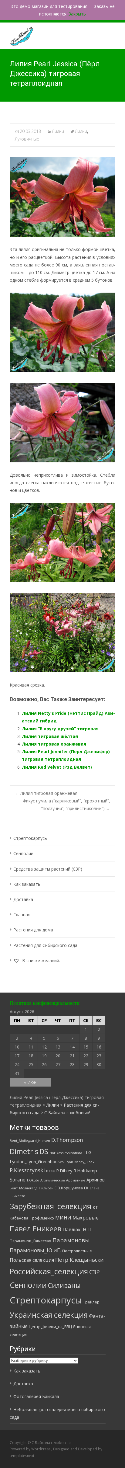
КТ (95, 1207)
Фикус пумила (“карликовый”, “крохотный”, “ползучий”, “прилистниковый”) (66, 804)
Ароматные (75, 1180)
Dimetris (24, 1151)
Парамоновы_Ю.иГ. (35, 1250)
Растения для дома (33, 930)
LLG (87, 1152)
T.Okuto (33, 1180)
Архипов (95, 1180)
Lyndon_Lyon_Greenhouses (37, 1161)
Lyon (69, 1162)
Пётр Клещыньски (79, 1259)
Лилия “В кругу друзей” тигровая (60, 729)
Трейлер (91, 1302)
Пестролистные (77, 1251)
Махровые (86, 1217)
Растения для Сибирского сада (45, 945)
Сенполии (23, 853)
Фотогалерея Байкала (36, 1396)
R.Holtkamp (85, 1171)
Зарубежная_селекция (50, 1206)
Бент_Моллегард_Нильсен (31, 1188)
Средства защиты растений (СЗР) (47, 869)
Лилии (58, 131)
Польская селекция (32, 1260)
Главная (21, 914)
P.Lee (50, 1171)
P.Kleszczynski (27, 1170)
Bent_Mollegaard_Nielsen (30, 1141)
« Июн (30, 1082)
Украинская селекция (49, 1315)
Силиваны (64, 1285)
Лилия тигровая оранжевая (54, 744)
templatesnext (22, 1455)
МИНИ (63, 1217)
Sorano (17, 1179)
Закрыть (77, 14)
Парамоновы (71, 1240)
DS (43, 1151)
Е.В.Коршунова (69, 1188)
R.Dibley (64, 1171)
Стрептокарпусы (30, 838)
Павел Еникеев (35, 1228)
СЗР (94, 1272)
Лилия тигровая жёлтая (50, 736)
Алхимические (52, 1180)
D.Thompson (67, 1139)
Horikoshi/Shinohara (65, 1153)
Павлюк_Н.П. (77, 1229)
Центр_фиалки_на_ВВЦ (50, 1326)
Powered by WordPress (30, 1449)
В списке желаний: (40, 960)
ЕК (86, 1188)
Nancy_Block (84, 1162)
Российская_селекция (49, 1271)
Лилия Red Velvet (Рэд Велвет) (57, 767)
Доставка (23, 899)
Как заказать (26, 884)
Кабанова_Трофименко (32, 1218)
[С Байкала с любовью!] (16, 35)
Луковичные (27, 139)
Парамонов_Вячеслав (30, 1241)
